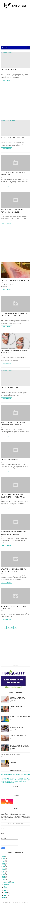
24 (11, 627)
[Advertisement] (15, 27)
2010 (3, 879)
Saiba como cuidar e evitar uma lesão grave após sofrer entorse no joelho (19, 746)
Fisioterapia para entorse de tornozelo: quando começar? (15, 779)
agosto (6, 886)
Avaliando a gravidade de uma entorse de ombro (14, 570)
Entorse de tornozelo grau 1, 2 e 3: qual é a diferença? (14, 778)
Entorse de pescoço (9, 70)
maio (5, 889)
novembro (6, 881)
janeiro (6, 895)
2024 (3, 858)
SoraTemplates (13, 902)
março (5, 892)
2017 (3, 868)
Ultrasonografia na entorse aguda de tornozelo (13, 533)
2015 (3, 871)
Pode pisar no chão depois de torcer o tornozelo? (13, 777)
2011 (3, 877)
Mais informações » (6, 80)
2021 (3, 861)
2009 (3, 897)
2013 (3, 874)
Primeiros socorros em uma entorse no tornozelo (13, 424)
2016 (3, 869)
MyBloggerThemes (23, 902)
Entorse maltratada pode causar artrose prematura (12, 496)
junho (5, 887)
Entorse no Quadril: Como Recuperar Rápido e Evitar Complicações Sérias (17, 727)
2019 (3, 865)
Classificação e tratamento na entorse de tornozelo (14, 314)
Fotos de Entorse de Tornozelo (15, 280)
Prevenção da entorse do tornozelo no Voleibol (12, 211)
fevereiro (6, 894)
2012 (3, 876)
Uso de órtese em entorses (12, 138)
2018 (3, 866)
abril (5, 890)
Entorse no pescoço (10, 388)
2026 (3, 857)
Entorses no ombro (9, 460)
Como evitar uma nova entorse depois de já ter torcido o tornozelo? (15, 775)
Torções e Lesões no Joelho (17, 706)
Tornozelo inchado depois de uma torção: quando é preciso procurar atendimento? (14, 781)
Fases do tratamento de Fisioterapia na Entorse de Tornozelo (17, 698)
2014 (3, 873)
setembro (6, 884)
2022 (3, 860)
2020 (3, 863)
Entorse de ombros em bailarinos (10, 755)
